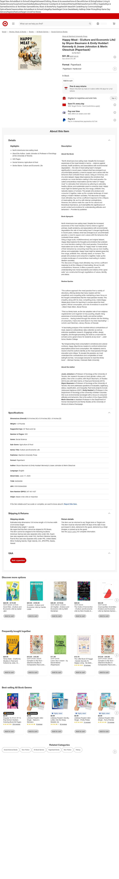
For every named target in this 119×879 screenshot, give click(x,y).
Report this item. (70, 504)
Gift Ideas (68, 6)
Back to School (22, 1)
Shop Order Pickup (89, 9)
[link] (71, 53)
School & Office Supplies (95, 4)
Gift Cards (76, 6)
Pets (70, 4)
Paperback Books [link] (53, 750)
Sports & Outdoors (60, 4)
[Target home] (5, 23)
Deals (8, 9)
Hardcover (77, 69)
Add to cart (68, 81)
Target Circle (26, 12)
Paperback (67, 69)
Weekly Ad (77, 9)
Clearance (15, 9)
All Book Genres (42, 32)
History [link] (78, 750)
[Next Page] (115, 69)
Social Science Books (59, 32)
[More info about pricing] (114, 57)
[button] (71, 53)
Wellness (81, 4)
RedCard (17, 12)
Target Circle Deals (65, 9)
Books (31, 32)
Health (75, 4)
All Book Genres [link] (39, 750)
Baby (33, 4)
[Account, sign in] (102, 23)
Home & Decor (76, 1)
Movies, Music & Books (42, 6)
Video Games (27, 6)
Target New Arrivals (8, 1)
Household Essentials (22, 4)
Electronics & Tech (13, 6)
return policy (72, 532)
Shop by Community (89, 6)
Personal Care (47, 4)
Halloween (39, 1)
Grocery (9, 4)
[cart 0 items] (114, 23)
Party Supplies (58, 6)
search (90, 24)
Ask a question (18, 560)
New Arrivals (25, 9)
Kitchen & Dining (89, 1)
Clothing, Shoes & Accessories (57, 1)
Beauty (38, 4)
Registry (10, 12)
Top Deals (53, 9)
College (32, 1)
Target (4, 32)
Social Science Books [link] (10, 750)
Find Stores (36, 12)
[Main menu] (13, 23)
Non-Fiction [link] (25, 750)
